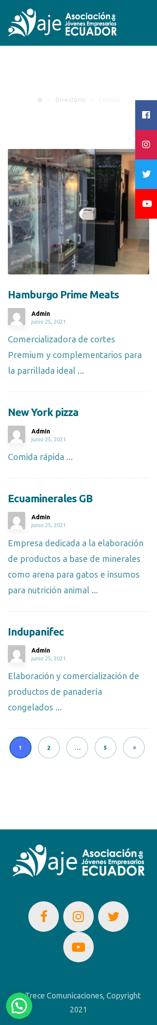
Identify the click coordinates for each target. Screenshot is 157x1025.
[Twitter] (113, 916)
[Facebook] (43, 916)
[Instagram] (78, 916)
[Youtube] (78, 947)
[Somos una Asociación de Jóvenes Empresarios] (62, 23)
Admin (40, 313)
